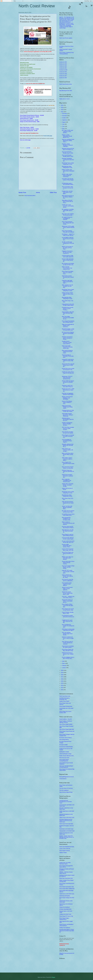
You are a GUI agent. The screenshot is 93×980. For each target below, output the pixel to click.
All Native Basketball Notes (65, 909)
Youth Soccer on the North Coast (66, 893)
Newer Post (22, 192)
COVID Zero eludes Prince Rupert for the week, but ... (68, 373)
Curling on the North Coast (65, 914)
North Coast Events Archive (65, 84)
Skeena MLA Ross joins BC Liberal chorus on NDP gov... (68, 365)
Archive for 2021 (63, 68)
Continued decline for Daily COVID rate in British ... (68, 411)
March (63, 663)
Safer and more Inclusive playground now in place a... (68, 503)
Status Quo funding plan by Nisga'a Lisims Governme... (68, 325)
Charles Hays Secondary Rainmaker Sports (65, 863)
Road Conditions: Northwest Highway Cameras (65, 722)
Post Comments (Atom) (30, 195)
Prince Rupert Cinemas (64, 850)
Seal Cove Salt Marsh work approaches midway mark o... (68, 140)
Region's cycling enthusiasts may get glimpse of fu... (67, 136)
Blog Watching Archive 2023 (65, 90)
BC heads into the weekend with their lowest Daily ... (68, 511)
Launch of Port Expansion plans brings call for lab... (68, 549)
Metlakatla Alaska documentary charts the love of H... (68, 419)
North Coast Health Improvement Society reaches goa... (67, 347)
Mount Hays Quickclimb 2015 (66, 878)
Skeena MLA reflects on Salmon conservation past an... (67, 601)
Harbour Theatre (63, 852)
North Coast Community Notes (66, 823)
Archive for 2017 (63, 75)
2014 (62, 683)
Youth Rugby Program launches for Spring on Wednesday (67, 415)
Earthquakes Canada (64, 751)
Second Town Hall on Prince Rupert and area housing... (68, 562)
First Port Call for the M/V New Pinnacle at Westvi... (68, 527)
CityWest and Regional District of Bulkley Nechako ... (67, 424)
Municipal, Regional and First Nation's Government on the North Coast (65, 820)
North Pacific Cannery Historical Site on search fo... (68, 277)
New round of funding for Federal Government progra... (67, 351)
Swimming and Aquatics (64, 895)
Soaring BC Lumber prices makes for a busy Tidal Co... (68, 360)
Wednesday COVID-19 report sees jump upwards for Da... (67, 377)
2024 (62, 105)
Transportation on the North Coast (66, 830)
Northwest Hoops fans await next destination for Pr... (68, 471)
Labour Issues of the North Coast (66, 817)
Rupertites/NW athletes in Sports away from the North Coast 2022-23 (66, 931)
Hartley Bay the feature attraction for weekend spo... (67, 476)
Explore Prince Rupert (64, 701)
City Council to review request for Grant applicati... (67, 584)
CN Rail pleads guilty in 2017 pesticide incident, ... (68, 184)
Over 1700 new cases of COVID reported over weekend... (67, 642)
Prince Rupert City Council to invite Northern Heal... (68, 609)
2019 (62, 672)
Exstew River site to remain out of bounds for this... (68, 369)
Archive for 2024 (63, 62)
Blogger (53, 977)
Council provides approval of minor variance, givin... (68, 538)
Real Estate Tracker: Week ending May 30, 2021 (68, 163)
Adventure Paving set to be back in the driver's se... (68, 149)
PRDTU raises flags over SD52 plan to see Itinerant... (67, 558)
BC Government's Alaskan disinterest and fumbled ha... (68, 333)
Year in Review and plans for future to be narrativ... (68, 432)
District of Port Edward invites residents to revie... (67, 402)
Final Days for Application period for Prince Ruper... (68, 394)
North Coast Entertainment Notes (66, 846)
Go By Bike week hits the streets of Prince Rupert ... (68, 180)
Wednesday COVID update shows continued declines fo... (68, 227)
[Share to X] (36, 148)
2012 (62, 687)
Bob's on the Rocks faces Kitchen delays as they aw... (67, 454)
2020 (62, 670)
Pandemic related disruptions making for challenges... (67, 145)
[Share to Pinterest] (39, 148)
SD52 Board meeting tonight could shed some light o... (68, 630)
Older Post (53, 192)
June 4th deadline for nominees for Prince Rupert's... (67, 441)
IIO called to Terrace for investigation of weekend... (67, 218)
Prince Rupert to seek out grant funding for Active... (68, 535)
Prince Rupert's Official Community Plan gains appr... (67, 605)
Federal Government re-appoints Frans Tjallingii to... (67, 654)
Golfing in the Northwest (64, 927)
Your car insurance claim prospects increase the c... (67, 188)
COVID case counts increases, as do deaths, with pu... (68, 206)
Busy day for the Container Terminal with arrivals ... (68, 214)
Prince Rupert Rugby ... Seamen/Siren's (64, 919)
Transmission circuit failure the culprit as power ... (68, 647)
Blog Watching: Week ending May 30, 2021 (67, 167)
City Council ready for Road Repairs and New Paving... (68, 567)
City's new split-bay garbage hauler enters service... (67, 633)
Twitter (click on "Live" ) (64, 98)
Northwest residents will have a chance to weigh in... (67, 638)
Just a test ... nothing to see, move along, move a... (68, 597)
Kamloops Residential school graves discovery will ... (68, 159)
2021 (62, 111)
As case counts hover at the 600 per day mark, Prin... (68, 542)
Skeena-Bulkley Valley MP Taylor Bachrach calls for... (68, 313)
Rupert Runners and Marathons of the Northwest (66, 925)
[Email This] (34, 148)
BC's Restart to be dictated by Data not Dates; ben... (68, 264)
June (63, 126)
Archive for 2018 (63, 73)
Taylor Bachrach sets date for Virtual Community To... (68, 531)
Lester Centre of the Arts (64, 848)
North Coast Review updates (65, 38)
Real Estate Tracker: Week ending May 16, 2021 (68, 492)
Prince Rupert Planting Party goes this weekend (68, 231)
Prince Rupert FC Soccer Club (66, 916)
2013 (62, 685)
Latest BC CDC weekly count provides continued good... (68, 571)
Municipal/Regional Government (66, 776)
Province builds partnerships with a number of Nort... (66, 545)
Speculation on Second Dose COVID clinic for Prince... (67, 201)
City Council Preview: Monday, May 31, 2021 (67, 152)
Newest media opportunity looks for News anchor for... (68, 260)
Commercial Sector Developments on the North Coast (65, 801)
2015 (62, 681)
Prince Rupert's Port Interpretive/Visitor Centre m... (68, 463)
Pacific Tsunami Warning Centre (66, 755)
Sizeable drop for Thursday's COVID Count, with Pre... (66, 342)
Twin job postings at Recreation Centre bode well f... (68, 356)
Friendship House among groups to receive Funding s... (67, 308)
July (63, 124)
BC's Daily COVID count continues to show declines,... (67, 131)
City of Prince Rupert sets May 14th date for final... (68, 650)
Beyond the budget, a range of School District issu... (68, 329)
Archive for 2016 (63, 77)
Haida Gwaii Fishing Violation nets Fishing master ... (67, 407)
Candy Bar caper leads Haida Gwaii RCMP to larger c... (67, 281)
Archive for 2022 (63, 66)
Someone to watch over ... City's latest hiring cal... (68, 386)
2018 (62, 674)
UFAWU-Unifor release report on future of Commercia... (67, 175)
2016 (62, 679)
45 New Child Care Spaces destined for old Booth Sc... (68, 382)
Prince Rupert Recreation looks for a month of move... (67, 272)
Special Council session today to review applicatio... (67, 588)
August (64, 122)
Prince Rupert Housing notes (65, 706)
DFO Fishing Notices (64, 739)
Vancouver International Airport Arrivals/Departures (66, 766)
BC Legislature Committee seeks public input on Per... (68, 210)
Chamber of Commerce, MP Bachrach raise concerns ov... (67, 252)
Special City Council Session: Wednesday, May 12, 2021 (67, 593)
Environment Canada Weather (66, 746)
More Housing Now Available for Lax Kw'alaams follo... (66, 518)
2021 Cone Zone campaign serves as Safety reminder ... (68, 428)
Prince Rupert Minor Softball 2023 (66, 888)
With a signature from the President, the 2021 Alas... (67, 286)
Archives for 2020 (63, 69)
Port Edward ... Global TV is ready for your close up (68, 235)
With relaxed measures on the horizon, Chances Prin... (68, 197)
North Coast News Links (64, 696)
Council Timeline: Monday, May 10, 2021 (68, 613)
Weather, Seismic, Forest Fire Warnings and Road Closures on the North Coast (66, 837)
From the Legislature (64, 790)
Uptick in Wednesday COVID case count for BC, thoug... (67, 576)
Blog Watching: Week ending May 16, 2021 (67, 496)
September (64, 120)
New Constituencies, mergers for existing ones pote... (68, 626)
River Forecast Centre (64, 757)
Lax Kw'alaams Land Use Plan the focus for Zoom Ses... (68, 238)
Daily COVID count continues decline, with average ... (67, 450)
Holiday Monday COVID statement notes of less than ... (67, 294)
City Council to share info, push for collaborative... (67, 580)
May (63, 128)
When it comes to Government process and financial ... (68, 523)
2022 (62, 109)
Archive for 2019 (63, 71)
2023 (62, 107)
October (64, 117)
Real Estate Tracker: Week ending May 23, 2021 (68, 290)
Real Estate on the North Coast (66, 828)
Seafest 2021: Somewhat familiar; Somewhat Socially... (67, 485)
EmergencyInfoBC (63, 744)
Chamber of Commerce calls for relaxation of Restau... (67, 338)
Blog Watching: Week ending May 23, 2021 (67, 298)
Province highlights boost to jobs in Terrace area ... (68, 658)
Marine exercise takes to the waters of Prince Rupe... (67, 247)
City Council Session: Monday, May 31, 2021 (67, 156)
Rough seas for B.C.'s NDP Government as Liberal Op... (68, 390)
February (64, 665)
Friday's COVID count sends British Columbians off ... (68, 171)
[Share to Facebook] (38, 148)
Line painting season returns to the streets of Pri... (68, 515)
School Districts (62, 778)
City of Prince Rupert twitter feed (66, 729)
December (64, 113)
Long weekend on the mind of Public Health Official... (68, 305)
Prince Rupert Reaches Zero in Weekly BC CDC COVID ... (68, 223)
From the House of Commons (66, 788)
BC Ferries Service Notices (65, 737)
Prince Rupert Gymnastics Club (66, 886)
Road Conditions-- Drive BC (65, 719)
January (64, 667)
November (64, 115)
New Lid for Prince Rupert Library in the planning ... (68, 467)
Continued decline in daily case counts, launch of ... (68, 256)
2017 (62, 676)
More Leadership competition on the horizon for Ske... (66, 480)
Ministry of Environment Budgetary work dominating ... (67, 398)
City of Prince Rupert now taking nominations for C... (67, 553)
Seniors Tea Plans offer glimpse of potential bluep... (67, 507)
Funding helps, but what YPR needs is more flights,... (67, 192)
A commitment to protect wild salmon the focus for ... (68, 616)
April (63, 661)
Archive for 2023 (63, 64)
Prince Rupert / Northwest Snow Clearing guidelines (66, 53)
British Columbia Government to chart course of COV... (67, 268)
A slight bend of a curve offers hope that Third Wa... (67, 621)
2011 (62, 689)
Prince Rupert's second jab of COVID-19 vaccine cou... (68, 436)
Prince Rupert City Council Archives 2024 (65, 712)
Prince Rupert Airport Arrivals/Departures (64, 760)
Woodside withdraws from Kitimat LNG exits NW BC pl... (67, 445)
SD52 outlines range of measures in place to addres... (67, 459)
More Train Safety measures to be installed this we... (68, 317)
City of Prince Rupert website (65, 724)
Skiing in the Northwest (64, 907)
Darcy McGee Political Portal (65, 792)
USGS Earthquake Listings (65, 753)
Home (38, 192)
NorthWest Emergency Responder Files (64, 699)
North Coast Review (37, 6)
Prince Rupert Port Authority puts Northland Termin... (68, 322)
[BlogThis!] (35, 148)
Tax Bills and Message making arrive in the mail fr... (68, 243)
